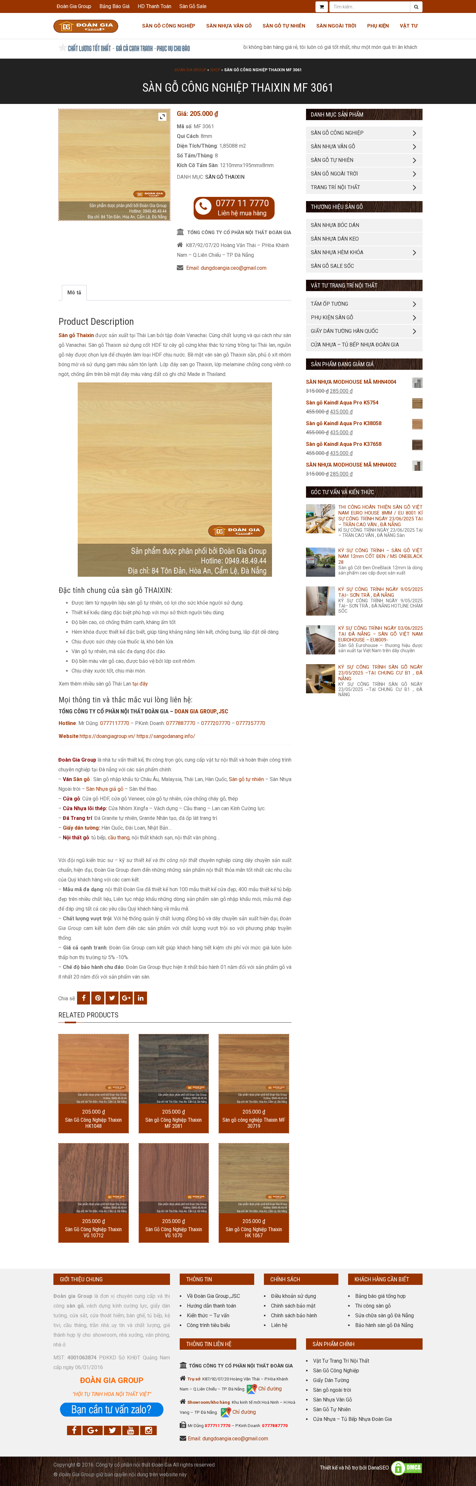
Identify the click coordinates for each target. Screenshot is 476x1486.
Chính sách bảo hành (294, 1315)
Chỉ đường (269, 1389)
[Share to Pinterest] (97, 998)
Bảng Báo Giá (114, 6)
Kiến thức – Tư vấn (208, 1315)
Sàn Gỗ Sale (193, 6)
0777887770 (180, 723)
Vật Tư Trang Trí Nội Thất (341, 1361)
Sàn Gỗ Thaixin (224, 177)
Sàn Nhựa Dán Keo (335, 239)
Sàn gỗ (81, 779)
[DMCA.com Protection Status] (406, 1468)
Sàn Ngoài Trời (336, 26)
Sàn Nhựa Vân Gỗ (332, 1400)
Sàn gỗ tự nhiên (246, 779)
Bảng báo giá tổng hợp (380, 1296)
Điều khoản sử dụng (293, 1296)
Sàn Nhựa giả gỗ (104, 789)
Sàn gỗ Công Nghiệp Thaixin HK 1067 (254, 1232)
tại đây (140, 684)
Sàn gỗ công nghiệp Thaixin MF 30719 (253, 1123)
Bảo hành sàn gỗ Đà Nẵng (384, 1325)
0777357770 (250, 723)
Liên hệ (279, 1325)
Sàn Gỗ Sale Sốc (332, 266)
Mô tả (74, 292)
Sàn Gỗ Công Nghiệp (168, 26)
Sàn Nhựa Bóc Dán (335, 225)
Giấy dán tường (81, 828)
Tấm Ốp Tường (329, 304)
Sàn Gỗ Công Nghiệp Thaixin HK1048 (93, 1123)
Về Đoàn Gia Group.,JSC (213, 1296)
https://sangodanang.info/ (166, 736)
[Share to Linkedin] (140, 998)
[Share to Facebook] (83, 998)
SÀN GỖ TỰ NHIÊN (332, 160)
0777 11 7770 (242, 203)
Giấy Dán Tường (331, 1380)
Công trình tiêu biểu (208, 1325)
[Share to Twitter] (112, 998)
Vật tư (409, 26)
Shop (215, 70)
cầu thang (119, 837)
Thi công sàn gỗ (373, 1306)
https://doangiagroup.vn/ (107, 736)
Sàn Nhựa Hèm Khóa (337, 252)
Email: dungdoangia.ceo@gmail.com (226, 268)
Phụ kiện (378, 26)
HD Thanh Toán (154, 6)
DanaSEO (378, 1468)
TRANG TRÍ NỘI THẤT (335, 187)
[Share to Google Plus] (126, 998)
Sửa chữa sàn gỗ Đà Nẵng (384, 1315)
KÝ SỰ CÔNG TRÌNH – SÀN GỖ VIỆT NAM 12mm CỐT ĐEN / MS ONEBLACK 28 (380, 556)
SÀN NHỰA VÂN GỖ (333, 146)
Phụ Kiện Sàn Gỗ (332, 317)
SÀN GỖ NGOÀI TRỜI (334, 174)
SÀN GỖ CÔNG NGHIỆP (337, 133)
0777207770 (216, 723)
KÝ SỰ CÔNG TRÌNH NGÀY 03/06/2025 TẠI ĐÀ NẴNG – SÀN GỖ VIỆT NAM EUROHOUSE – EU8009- (380, 634)
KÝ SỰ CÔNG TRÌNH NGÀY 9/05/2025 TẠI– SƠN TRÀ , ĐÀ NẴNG (380, 592)
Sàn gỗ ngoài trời (332, 1390)
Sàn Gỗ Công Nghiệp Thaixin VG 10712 (93, 1232)
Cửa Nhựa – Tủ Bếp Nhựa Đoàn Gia (355, 345)
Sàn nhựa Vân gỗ (229, 26)
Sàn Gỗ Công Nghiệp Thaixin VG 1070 (173, 1232)
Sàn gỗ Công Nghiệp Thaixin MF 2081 (173, 1123)
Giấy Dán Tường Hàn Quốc (344, 331)
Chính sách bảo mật (293, 1306)
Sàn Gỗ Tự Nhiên (284, 26)
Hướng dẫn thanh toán (211, 1306)
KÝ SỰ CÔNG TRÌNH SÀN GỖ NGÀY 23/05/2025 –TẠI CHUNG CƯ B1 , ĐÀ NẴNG (380, 673)
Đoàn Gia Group (74, 6)
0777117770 (114, 723)
